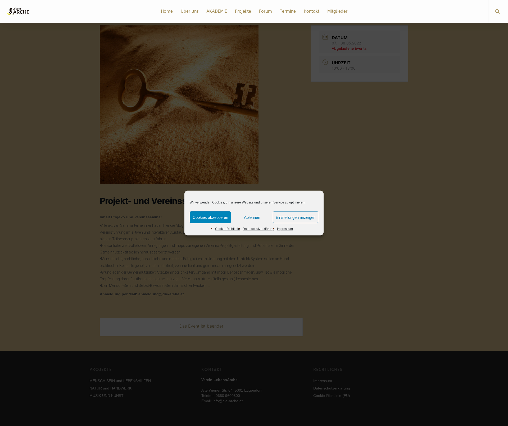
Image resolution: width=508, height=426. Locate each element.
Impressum (285, 229)
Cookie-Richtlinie (227, 229)
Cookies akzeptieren (210, 217)
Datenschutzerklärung (258, 229)
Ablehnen (252, 217)
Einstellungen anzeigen (295, 217)
